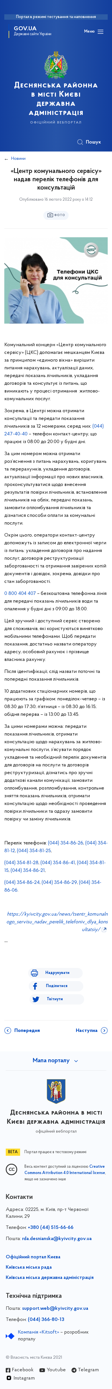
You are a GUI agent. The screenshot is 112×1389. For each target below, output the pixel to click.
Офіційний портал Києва (33, 1257)
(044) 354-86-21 (28, 870)
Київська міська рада (29, 1267)
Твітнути (55, 999)
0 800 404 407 (20, 593)
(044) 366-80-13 (46, 1319)
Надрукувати (57, 973)
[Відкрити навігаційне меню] (100, 32)
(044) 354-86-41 (57, 863)
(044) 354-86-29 (59, 882)
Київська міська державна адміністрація (50, 1277)
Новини (18, 158)
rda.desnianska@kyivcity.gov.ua (57, 1238)
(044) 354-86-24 (22, 882)
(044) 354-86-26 (65, 843)
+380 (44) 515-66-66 (51, 1227)
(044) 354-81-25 (34, 851)
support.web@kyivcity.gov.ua (55, 1308)
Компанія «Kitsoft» (38, 1332)
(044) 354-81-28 (21, 863)
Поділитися (56, 986)
